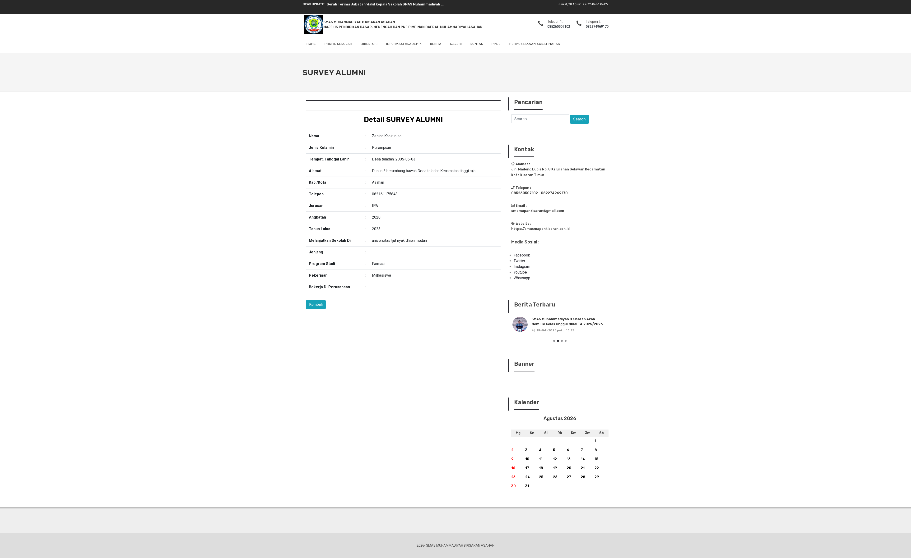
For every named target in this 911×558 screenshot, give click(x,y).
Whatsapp (522, 278)
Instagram (522, 266)
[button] (554, 341)
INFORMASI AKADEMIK (404, 44)
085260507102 (558, 26)
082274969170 (597, 26)
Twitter (519, 261)
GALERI (456, 44)
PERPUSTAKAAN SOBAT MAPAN (534, 44)
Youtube (520, 272)
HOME (311, 44)
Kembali (316, 304)
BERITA (436, 44)
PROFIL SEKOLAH (338, 44)
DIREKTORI (369, 44)
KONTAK (476, 44)
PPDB (496, 44)
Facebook (522, 255)
